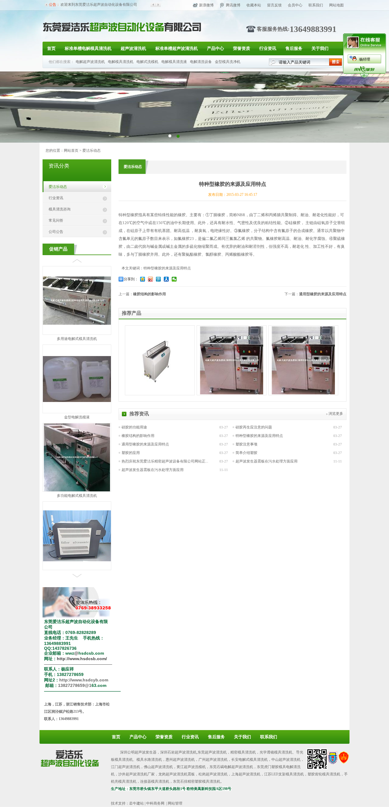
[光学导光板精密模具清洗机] (231, 393)
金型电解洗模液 (77, 363)
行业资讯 (267, 48)
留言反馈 (274, 5)
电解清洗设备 (201, 62)
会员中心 (295, 5)
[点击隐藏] (364, 76)
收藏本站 (253, 5)
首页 (51, 48)
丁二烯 (259, 215)
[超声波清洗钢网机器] (160, 382)
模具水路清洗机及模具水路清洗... (77, 520)
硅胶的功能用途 (134, 427)
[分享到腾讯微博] (159, 279)
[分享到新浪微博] (151, 279)
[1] (178, 135)
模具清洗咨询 (60, 209)
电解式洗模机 (147, 62)
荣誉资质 (241, 48)
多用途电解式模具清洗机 (77, 285)
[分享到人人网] (167, 279)
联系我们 (315, 5)
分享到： (131, 279)
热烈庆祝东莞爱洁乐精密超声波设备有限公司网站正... (165, 461)
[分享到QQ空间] (143, 279)
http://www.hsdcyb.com (83, 679)
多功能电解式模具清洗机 (77, 442)
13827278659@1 (74, 685)
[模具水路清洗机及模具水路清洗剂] (77, 506)
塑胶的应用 (131, 453)
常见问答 (56, 220)
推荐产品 (131, 313)
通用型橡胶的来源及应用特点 (322, 294)
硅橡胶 (295, 222)
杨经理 (364, 59)
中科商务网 (155, 803)
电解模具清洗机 (120, 62)
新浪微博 (206, 5)
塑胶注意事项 (246, 444)
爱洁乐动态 (91, 150)
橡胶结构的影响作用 (149, 294)
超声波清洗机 (133, 48)
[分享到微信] (175, 279)
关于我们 (320, 48)
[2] (169, 135)
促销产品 (58, 249)
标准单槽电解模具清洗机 (88, 48)
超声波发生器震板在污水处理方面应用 (267, 461)
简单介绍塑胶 (246, 453)
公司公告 (56, 232)
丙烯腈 (275, 215)
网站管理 (175, 803)
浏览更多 (336, 413)
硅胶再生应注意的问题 (254, 427)
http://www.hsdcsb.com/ (82, 658)
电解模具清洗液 (174, 62)
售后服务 (293, 48)
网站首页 (71, 150)
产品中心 (215, 48)
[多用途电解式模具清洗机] (77, 270)
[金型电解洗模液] (77, 347)
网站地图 (336, 5)
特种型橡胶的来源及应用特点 (259, 436)
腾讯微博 (233, 5)
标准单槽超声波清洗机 (176, 48)
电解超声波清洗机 (90, 62)
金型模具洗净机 (227, 62)
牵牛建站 (136, 803)
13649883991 (313, 29)
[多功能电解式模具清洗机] (77, 436)
